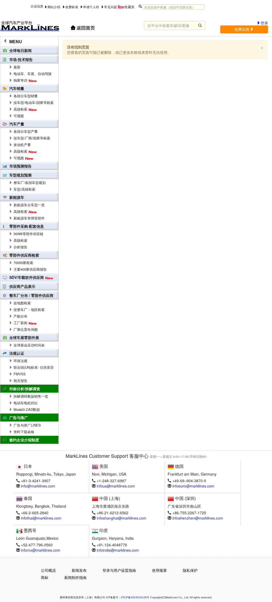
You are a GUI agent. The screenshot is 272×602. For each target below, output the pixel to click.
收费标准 (71, 7)
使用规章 (159, 570)
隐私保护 (190, 570)
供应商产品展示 (22, 286)
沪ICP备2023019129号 (135, 597)
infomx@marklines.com (40, 550)
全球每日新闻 (20, 50)
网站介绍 (54, 7)
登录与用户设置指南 (119, 570)
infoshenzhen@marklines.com (197, 518)
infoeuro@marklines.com (193, 486)
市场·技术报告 (21, 59)
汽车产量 (16, 123)
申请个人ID (91, 7)
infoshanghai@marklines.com (121, 518)
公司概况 (48, 570)
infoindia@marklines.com (118, 550)
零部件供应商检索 (24, 255)
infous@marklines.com (116, 486)
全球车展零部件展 (24, 337)
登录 (264, 22)
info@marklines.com (38, 486)
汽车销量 (16, 88)
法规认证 (16, 353)
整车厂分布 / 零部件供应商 (31, 295)
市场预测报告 (20, 166)
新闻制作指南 (75, 577)
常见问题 (110, 7)
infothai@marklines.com (41, 518)
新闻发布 (79, 570)
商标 (44, 577)
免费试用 (242, 29)
